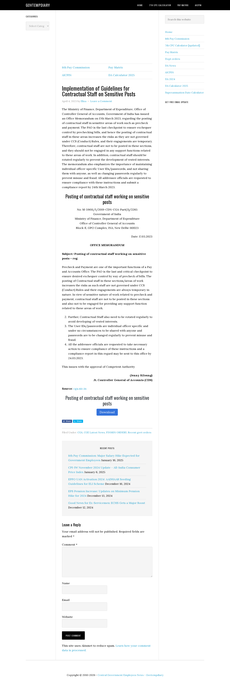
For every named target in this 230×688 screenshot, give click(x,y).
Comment (69, 544)
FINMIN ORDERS (116, 432)
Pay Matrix (115, 67)
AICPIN (67, 75)
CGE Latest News (94, 432)
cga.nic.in (79, 388)
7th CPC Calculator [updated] (182, 45)
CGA (80, 432)
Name (66, 583)
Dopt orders (172, 58)
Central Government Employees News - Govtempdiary (130, 675)
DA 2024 (170, 79)
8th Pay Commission (76, 67)
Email (66, 600)
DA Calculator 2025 (121, 75)
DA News (170, 65)
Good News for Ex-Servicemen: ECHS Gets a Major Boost (106, 503)
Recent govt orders (139, 432)
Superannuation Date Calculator (184, 92)
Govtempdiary (38, 5)
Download (107, 412)
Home (168, 31)
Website (67, 617)
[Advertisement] (107, 37)
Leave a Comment (101, 101)
